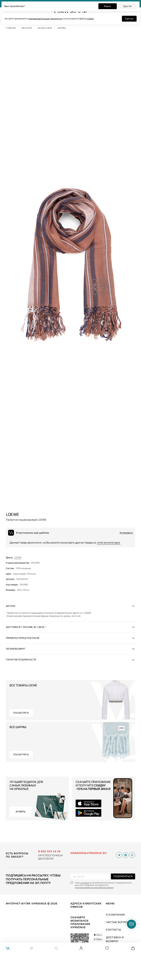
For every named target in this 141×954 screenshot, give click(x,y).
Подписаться (122, 876)
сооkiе (90, 18)
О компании (115, 914)
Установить (126, 532)
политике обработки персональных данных (94, 887)
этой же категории (109, 542)
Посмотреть (21, 712)
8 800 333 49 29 (49, 851)
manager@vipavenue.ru (88, 853)
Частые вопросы (119, 922)
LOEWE (17, 557)
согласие (84, 883)
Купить (21, 811)
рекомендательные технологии (45, 18)
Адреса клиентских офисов (86, 905)
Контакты (113, 929)
